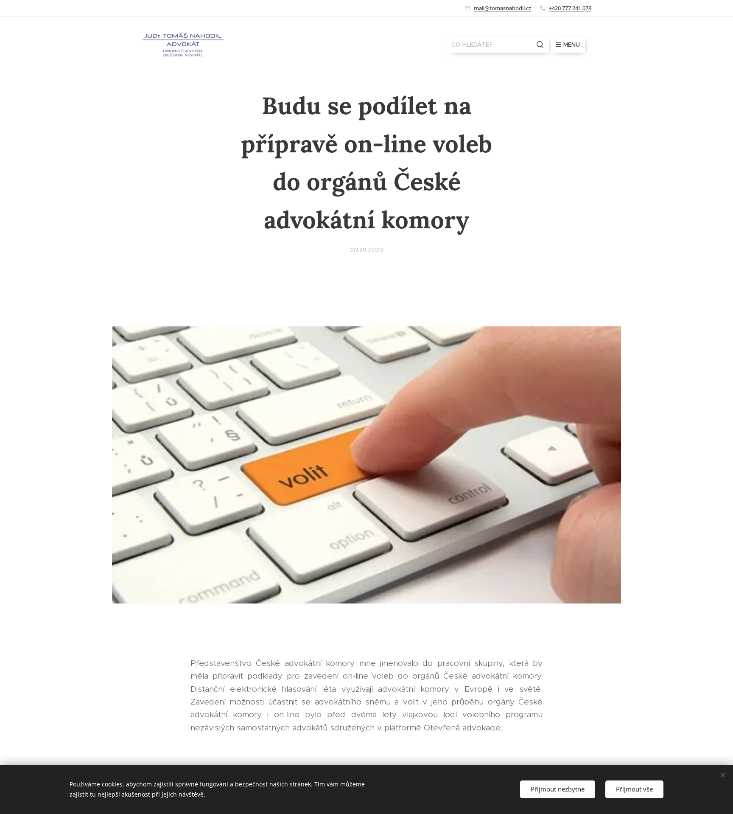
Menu (571, 44)
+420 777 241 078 (570, 8)
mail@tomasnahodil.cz (502, 8)
